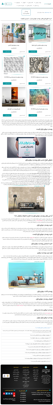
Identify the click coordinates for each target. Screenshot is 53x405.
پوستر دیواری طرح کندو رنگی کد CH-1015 (39, 109)
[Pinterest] (4, 393)
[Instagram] (14, 393)
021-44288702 (23, 401)
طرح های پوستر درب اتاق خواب (13, 109)
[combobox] (9, 4)
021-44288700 (23, 397)
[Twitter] (6, 393)
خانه (50, 12)
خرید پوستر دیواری (20, 305)
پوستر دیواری (38, 2)
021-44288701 (23, 399)
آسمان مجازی (29, 5)
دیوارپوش (18, 2)
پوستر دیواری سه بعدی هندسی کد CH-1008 (13, 77)
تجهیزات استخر (21, 5)
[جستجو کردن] (6, 4)
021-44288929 (23, 395)
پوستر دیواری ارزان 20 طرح (13, 45)
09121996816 (23, 393)
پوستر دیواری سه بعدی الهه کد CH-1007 (39, 77)
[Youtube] (14, 396)
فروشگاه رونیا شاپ (39, 220)
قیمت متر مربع (47, 51)
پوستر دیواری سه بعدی (48, 313)
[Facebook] (12, 393)
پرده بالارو (37, 5)
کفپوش (24, 2)
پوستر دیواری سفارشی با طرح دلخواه (39, 45)
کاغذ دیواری (30, 2)
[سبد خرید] (3, 4)
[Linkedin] (9, 393)
